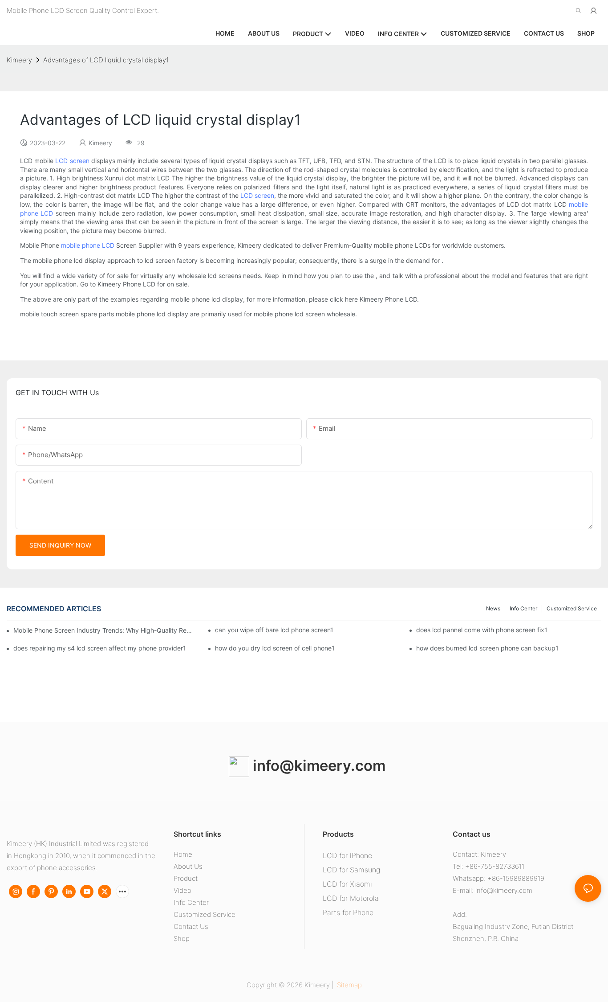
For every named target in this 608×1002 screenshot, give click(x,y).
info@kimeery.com (317, 765)
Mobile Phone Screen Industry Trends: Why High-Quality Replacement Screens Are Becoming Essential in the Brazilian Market (103, 630)
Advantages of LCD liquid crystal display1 (106, 60)
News (493, 608)
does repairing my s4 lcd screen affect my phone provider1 (99, 648)
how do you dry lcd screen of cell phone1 (275, 648)
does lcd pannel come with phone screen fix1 (481, 630)
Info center (523, 608)
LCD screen (72, 160)
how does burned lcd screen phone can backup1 (487, 648)
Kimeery (19, 60)
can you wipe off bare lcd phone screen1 (274, 630)
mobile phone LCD (87, 245)
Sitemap (348, 985)
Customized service (572, 608)
